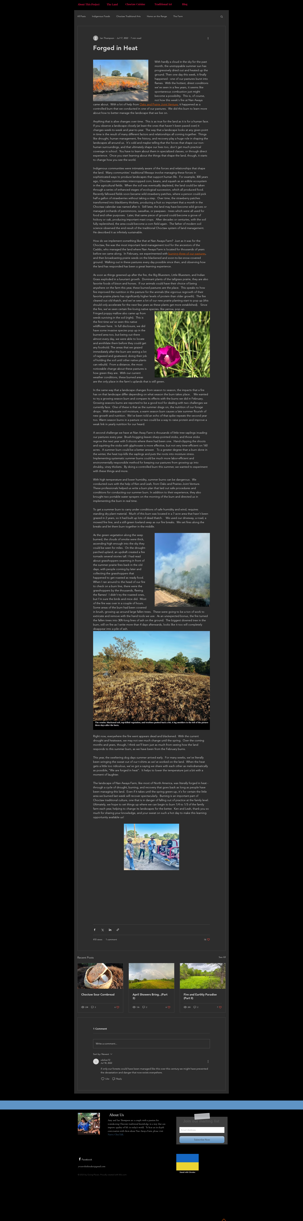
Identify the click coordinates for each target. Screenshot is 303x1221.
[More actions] (208, 38)
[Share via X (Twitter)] (102, 929)
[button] (221, 16)
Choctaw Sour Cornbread (97, 994)
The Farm (178, 16)
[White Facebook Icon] (80, 1159)
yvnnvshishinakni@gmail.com (91, 1166)
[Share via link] (117, 929)
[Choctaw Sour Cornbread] (100, 976)
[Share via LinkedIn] (110, 929)
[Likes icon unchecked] (103, 1079)
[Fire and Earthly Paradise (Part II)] (203, 976)
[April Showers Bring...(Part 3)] (151, 976)
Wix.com (123, 1174)
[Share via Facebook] (94, 929)
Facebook (87, 1159)
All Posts (81, 16)
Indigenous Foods (101, 16)
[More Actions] (208, 1061)
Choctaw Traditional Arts (128, 16)
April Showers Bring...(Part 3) (150, 996)
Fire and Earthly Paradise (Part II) (200, 996)
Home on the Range (157, 16)
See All (222, 957)
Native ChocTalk (115, 1134)
